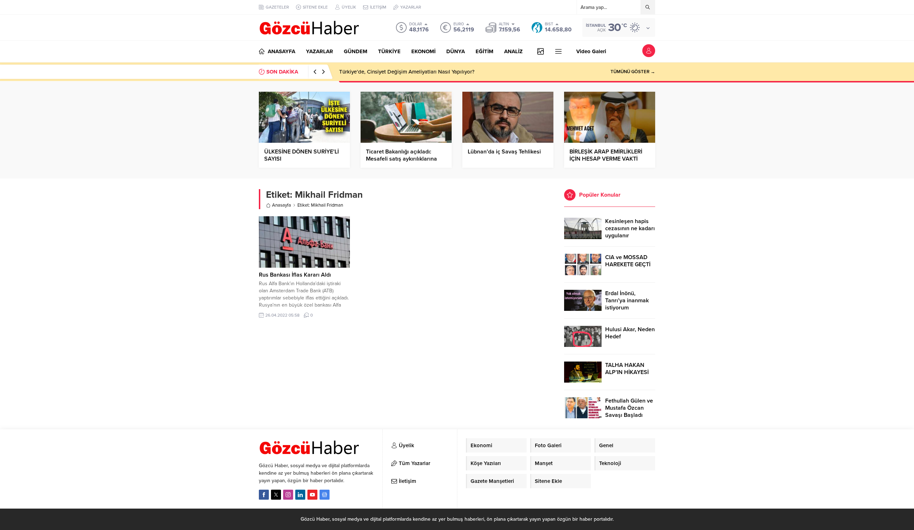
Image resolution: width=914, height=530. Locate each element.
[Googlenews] (325, 495)
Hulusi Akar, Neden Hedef (630, 333)
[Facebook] (264, 495)
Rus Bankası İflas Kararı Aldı (295, 274)
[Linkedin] (300, 495)
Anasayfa (281, 205)
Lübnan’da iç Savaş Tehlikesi (504, 151)
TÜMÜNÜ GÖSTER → (633, 72)
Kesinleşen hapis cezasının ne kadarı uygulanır (630, 228)
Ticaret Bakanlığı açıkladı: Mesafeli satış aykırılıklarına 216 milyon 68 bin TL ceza (401, 159)
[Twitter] (276, 495)
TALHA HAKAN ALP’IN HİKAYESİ (627, 369)
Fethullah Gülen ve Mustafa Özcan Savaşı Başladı (629, 408)
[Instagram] (288, 495)
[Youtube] (312, 495)
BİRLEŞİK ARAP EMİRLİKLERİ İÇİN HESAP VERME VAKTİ (605, 155)
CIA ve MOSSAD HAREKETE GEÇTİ (628, 261)
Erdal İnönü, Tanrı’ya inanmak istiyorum (627, 300)
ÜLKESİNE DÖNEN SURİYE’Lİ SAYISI (301, 155)
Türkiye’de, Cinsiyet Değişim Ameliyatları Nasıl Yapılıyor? (406, 72)
